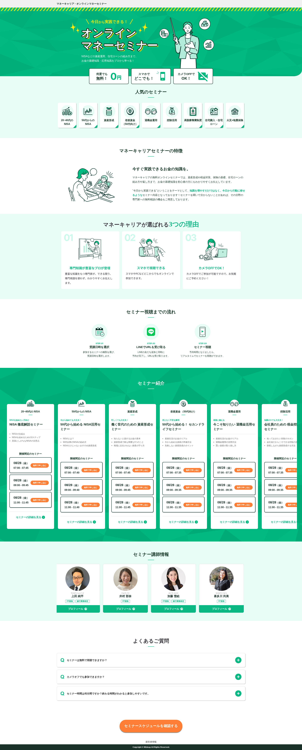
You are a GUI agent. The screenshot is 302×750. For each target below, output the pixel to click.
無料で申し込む (39, 465)
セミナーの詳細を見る (28, 517)
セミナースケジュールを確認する (151, 726)
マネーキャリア (65, 4)
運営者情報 (151, 742)
